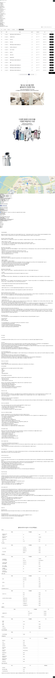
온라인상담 (1, 22)
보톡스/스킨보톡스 (3, 18)
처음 (19, 74)
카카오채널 (1, 224)
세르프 (1, 16)
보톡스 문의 (11, 54)
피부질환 (4, 29)
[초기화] (54, 186)
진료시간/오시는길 (3, 9)
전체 (1, 29)
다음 (34, 74)
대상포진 (1, 11)
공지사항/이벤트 (2, 25)
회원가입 (1, 222)
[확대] (54, 183)
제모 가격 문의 (12, 49)
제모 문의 (11, 39)
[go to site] (4, 203)
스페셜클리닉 (2, 5)
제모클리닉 (1, 20)
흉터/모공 (1, 15)
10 (33, 74)
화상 (0, 12)
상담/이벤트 (1, 6)
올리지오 (1, 17)
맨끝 (36, 74)
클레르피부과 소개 (3, 2)
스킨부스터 (1, 19)
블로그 (1, 222)
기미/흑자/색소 (2, 13)
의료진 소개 (1, 7)
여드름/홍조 (1, 4)
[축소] (54, 184)
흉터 (10, 62)
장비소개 (1, 8)
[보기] (7, 212)
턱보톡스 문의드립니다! (13, 47)
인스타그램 (1, 223)
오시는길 (1, 225)
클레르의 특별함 (2, 7)
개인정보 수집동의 (3, 212)
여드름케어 (1, 14)
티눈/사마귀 (1, 10)
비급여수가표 (2, 215)
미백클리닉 (1, 3)
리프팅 (17, 29)
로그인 (1, 221)
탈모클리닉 (1, 20)
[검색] (54, 27)
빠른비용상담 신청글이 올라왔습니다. (15, 34)
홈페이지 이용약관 (3, 214)
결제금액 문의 (12, 57)
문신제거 (1, 21)
